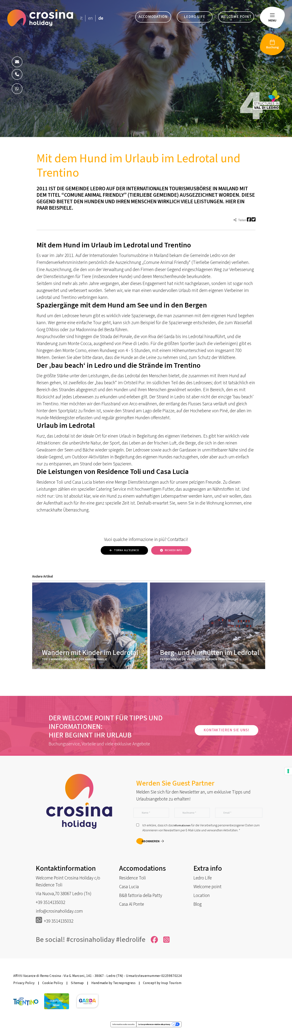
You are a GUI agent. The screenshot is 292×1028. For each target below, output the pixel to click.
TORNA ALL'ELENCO (126, 550)
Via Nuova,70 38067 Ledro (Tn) (63, 893)
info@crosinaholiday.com (59, 911)
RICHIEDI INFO (174, 550)
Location (201, 895)
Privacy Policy (24, 983)
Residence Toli (132, 878)
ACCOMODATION (153, 16)
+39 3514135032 (50, 902)
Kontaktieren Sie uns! (226, 730)
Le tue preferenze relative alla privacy (154, 1024)
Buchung (272, 47)
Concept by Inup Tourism (162, 983)
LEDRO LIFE (194, 16)
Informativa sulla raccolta (123, 1024)
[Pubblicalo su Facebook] (249, 220)
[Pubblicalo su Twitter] (253, 220)
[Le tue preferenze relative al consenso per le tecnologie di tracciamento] (288, 771)
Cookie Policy (52, 983)
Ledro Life (202, 878)
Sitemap (77, 983)
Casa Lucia (129, 886)
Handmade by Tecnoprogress (113, 983)
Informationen (182, 825)
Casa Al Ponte (131, 904)
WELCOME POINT (236, 16)
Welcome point (207, 886)
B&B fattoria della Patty (140, 895)
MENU (272, 20)
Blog (197, 904)
